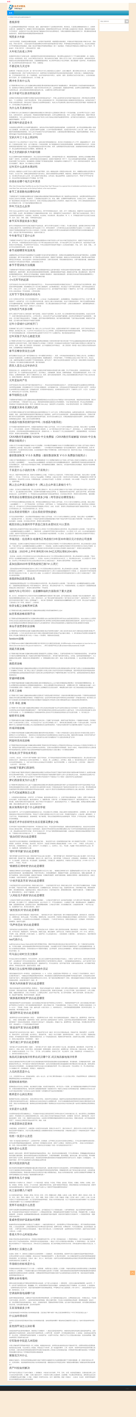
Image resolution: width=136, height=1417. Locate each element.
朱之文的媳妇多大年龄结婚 (24, 152)
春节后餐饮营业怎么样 (22, 351)
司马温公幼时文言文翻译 (23, 954)
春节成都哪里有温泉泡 (22, 250)
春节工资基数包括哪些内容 (24, 191)
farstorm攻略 (16, 638)
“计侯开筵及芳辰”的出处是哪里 (27, 880)
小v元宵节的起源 (19, 279)
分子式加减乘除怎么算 (22, 792)
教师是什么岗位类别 (20, 1094)
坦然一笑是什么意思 (20, 1136)
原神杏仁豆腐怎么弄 (20, 1249)
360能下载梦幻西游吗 (21, 767)
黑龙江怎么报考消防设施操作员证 (28, 968)
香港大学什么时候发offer (23, 1234)
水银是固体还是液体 (20, 1123)
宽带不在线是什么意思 (22, 1205)
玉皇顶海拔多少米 (19, 1307)
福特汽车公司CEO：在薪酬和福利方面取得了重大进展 (40, 591)
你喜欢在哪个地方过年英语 (24, 181)
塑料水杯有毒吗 (18, 1278)
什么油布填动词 (18, 1315)
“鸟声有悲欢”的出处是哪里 (24, 924)
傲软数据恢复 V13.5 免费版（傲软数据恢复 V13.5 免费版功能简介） (48, 455)
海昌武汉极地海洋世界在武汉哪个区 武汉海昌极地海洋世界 (43, 1057)
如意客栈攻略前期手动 (22, 613)
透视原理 (14, 22)
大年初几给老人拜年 (20, 51)
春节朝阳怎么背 (18, 395)
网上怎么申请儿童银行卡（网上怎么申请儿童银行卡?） (41, 484)
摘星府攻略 (15, 663)
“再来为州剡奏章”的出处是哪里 (27, 983)
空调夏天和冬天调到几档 (23, 407)
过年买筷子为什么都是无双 (24, 336)
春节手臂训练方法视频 (22, 265)
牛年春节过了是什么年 (22, 235)
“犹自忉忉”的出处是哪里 (23, 836)
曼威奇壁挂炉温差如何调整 (24, 1219)
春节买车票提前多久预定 (23, 221)
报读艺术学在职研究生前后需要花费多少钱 (33, 822)
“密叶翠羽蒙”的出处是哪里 (24, 851)
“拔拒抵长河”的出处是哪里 (24, 910)
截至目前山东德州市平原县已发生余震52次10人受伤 (39, 524)
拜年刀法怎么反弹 (19, 206)
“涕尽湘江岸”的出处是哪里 (24, 1042)
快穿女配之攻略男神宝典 (23, 605)
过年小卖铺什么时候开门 (23, 323)
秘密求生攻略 (17, 715)
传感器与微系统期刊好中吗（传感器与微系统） (36, 422)
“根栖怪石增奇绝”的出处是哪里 (27, 866)
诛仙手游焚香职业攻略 (22, 626)
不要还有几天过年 (19, 66)
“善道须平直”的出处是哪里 (24, 1027)
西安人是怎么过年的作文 (23, 365)
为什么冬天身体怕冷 (20, 108)
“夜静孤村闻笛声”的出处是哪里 (27, 998)
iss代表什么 (16, 939)
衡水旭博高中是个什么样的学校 (27, 807)
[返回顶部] (132, 1273)
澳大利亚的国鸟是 (19, 1163)
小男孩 (127, 1388)
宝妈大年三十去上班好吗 (23, 137)
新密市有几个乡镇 (19, 1178)
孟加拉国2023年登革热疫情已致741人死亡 (33, 564)
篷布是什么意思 (18, 1148)
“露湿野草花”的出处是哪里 (24, 1012)
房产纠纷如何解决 (19, 1368)
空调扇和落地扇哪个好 (22, 1293)
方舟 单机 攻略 (17, 703)
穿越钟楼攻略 (17, 678)
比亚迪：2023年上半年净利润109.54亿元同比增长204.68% (43, 551)
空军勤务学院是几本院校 (23, 1340)
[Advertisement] (55, 1404)
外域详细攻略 (17, 728)
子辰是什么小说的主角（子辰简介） (30, 470)
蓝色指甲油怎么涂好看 (22, 1326)
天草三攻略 (15, 690)
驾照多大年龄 (17, 36)
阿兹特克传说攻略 (19, 740)
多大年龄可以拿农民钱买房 (24, 93)
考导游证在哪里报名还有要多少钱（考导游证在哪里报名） (43, 497)
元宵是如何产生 (18, 380)
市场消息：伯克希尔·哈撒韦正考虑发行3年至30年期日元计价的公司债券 (50, 539)
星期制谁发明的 (18, 1081)
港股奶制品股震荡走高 (22, 578)
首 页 (8, 1)
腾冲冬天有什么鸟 (19, 80)
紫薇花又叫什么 (18, 1355)
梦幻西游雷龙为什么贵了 (23, 780)
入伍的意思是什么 (19, 1071)
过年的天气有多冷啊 (20, 309)
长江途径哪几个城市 (20, 1190)
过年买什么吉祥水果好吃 (23, 166)
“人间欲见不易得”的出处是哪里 (27, 895)
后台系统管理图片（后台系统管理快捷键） (33, 512)
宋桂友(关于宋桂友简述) (23, 753)
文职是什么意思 (18, 1109)
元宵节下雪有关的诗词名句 (24, 294)
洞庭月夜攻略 (17, 649)
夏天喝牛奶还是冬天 (20, 122)
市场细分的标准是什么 (22, 1263)
